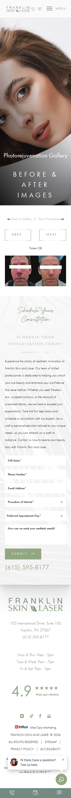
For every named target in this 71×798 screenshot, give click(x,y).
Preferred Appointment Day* (24, 516)
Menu (60, 8)
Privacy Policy (22, 749)
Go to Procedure (49, 219)
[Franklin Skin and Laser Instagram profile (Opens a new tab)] (22, 715)
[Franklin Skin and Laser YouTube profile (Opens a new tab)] (49, 715)
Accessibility (50, 749)
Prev (18, 234)
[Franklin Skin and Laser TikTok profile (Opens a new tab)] (31, 715)
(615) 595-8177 (27, 567)
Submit (20, 554)
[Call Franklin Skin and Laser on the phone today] (33, 8)
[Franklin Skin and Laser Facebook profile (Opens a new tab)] (40, 715)
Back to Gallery (21, 219)
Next (53, 234)
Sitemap (51, 742)
